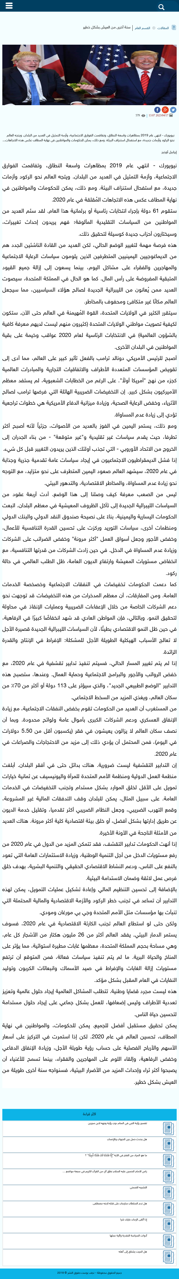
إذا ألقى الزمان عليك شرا (133, 1219)
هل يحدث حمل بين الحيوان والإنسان (127, 1139)
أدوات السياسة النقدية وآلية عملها (128, 1235)
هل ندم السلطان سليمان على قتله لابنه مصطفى (120, 1203)
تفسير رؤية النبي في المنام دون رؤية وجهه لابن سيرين (117, 1123)
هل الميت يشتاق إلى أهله (133, 1251)
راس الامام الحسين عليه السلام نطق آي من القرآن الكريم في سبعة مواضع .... (104, 1171)
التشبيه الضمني (138, 1187)
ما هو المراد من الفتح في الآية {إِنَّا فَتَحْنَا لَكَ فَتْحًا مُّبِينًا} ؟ (116, 1155)
